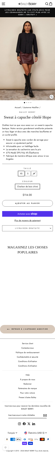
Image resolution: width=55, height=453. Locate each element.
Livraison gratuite (27, 228)
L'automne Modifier (31, 107)
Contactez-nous (27, 348)
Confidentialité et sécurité (27, 357)
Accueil (18, 107)
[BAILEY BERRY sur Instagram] (19, 423)
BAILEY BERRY (27, 112)
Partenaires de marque (27, 388)
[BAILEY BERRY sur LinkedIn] (33, 423)
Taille (27, 168)
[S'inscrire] (45, 415)
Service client (27, 343)
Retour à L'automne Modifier (29, 329)
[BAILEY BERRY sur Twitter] (29, 423)
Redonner (28, 383)
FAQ (27, 375)
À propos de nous (27, 379)
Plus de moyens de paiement (27, 220)
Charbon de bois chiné (27, 186)
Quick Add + (9, 309)
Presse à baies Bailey (27, 397)
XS (21, 173)
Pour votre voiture (27, 392)
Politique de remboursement (27, 352)
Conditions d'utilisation (27, 361)
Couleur (27, 181)
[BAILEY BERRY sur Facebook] (24, 423)
